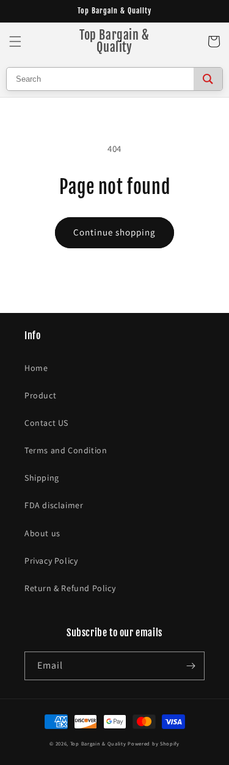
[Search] (208, 79)
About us (42, 533)
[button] (15, 41)
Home (36, 367)
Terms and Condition (65, 450)
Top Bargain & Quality (98, 743)
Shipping (41, 477)
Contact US (46, 422)
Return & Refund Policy (69, 588)
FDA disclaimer (53, 505)
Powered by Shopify (154, 743)
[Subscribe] (190, 666)
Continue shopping (114, 232)
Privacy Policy (51, 560)
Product (40, 395)
